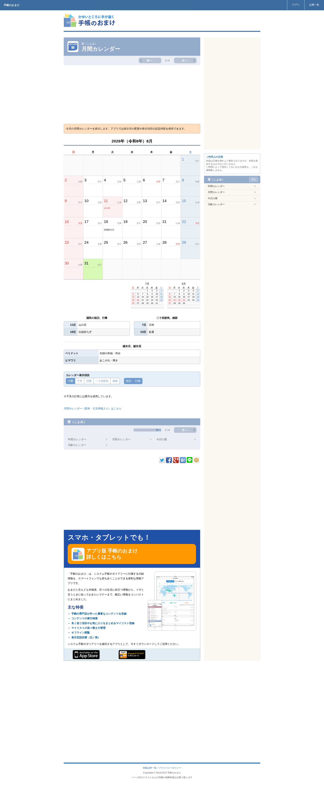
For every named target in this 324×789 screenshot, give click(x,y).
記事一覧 (314, 4)
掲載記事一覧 (149, 768)
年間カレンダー (77, 439)
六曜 (70, 381)
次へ (185, 60)
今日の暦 (161, 439)
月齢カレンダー (77, 444)
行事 (137, 381)
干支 (79, 381)
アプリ (295, 4)
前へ (150, 60)
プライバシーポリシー (170, 768)
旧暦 (89, 381)
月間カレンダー (121, 439)
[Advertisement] (192, 20)
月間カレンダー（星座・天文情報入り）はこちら (93, 408)
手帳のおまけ (12, 5)
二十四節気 (102, 381)
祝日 (128, 381)
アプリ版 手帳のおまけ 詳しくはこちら (112, 554)
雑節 (115, 381)
